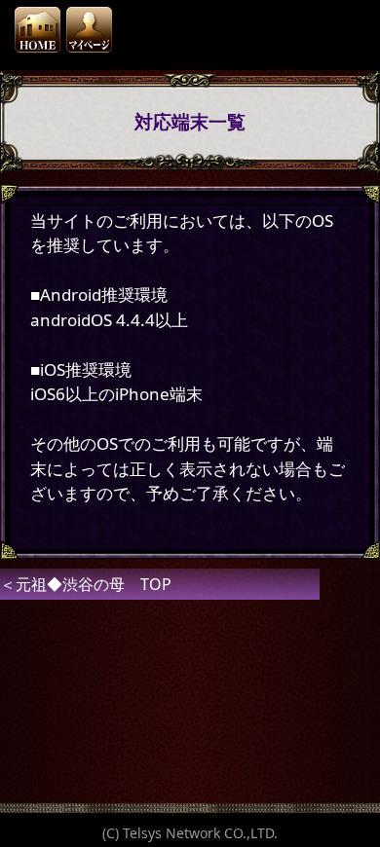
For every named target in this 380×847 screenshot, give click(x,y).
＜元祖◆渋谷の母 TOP (85, 584)
